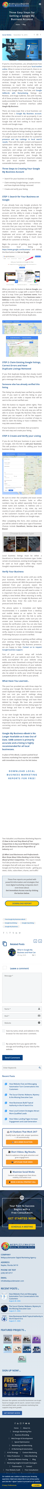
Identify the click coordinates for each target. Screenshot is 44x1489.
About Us (26, 1428)
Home (18, 25)
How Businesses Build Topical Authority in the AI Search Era (21, 1104)
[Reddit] (20, 933)
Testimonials (17, 1466)
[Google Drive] (29, 1423)
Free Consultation (31, 1470)
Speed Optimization (22, 1442)
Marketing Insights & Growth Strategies (22, 1463)
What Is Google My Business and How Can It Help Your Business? (26, 952)
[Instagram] (20, 1423)
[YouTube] (26, 1423)
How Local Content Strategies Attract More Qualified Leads (24, 1112)
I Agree (36, 1485)
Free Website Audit (13, 1470)
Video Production (13, 1456)
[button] (35, 941)
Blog (24, 25)
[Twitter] (7, 933)
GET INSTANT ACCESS (12, 1413)
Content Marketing (30, 1452)
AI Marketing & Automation (22, 1449)
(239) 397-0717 (6, 1273)
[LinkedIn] (16, 933)
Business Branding (22, 1435)
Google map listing (28, 923)
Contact (29, 1466)
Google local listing (11, 923)
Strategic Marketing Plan (22, 1431)
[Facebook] (3, 933)
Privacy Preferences (9, 1485)
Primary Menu (40, 4)
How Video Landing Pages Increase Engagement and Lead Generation (23, 1120)
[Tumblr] (13, 933)
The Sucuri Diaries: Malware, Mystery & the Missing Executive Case (24, 1095)
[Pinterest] (10, 933)
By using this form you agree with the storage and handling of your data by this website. (22, 1047)
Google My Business (11, 926)
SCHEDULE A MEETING (22, 1226)
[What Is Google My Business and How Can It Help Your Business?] (12, 954)
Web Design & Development (22, 1438)
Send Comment (12, 1057)
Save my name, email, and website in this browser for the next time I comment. (22, 1032)
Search (41, 1068)
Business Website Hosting (18, 1459)
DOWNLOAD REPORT (22, 903)
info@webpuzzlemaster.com (12, 1281)
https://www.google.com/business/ (16, 249)
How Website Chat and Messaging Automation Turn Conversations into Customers (24, 1086)
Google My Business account (28, 113)
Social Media (6, 35)
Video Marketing (30, 1456)
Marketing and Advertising (22, 1445)
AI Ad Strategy (12, 1452)
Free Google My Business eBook (15, 919)
